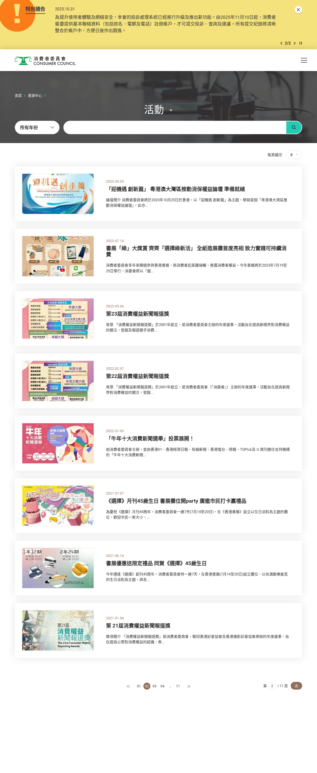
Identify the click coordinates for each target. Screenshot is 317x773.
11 (178, 686)
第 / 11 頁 (275, 685)
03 (155, 686)
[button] (281, 43)
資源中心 (35, 95)
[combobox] (37, 127)
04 (162, 686)
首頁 (18, 95)
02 (147, 686)
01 (139, 686)
